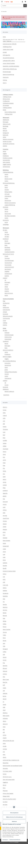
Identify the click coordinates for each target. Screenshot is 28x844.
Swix (4, 643)
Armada (5, 749)
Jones (4, 532)
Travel (4, 320)
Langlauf (5, 278)
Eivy (4, 663)
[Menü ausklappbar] (2, 1)
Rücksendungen (7, 71)
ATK (4, 751)
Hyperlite (5, 493)
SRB (4, 424)
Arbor (4, 743)
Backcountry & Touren (8, 254)
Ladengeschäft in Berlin (9, 60)
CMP (4, 582)
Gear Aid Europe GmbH (8, 779)
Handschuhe (8, 200)
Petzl (4, 535)
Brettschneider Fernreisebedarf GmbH (12, 765)
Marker (4, 612)
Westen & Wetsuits (9, 391)
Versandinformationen (8, 58)
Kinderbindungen (9, 335)
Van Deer (7, 234)
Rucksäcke (5, 314)
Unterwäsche (8, 196)
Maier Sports (6, 715)
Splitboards (7, 249)
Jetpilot (4, 496)
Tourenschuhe (8, 262)
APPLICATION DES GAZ (8, 740)
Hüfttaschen (6, 307)
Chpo (4, 462)
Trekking (5, 322)
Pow (4, 499)
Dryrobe (5, 565)
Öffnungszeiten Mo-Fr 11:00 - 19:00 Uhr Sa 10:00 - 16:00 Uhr (13, 40)
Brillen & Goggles (7, 356)
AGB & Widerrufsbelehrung (10, 69)
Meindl (4, 699)
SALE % (4, 83)
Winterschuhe (6, 99)
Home (4, 36)
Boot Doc (5, 682)
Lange (4, 549)
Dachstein (5, 768)
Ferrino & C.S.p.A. (7, 776)
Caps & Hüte (8, 213)
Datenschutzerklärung (14, 839)
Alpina (4, 721)
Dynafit (4, 568)
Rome (4, 560)
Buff (4, 685)
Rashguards (6, 132)
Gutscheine (6, 395)
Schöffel (5, 440)
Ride (4, 599)
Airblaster (5, 718)
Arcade (4, 746)
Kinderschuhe (8, 337)
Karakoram (5, 593)
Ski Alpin (5, 230)
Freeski (6, 256)
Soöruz (4, 574)
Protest (4, 426)
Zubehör (5, 146)
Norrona (5, 610)
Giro (4, 474)
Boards (6, 241)
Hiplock (4, 524)
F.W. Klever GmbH (7, 771)
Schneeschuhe (8, 273)
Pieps (4, 487)
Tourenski (7, 258)
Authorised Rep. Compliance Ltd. (11, 760)
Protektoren (6, 155)
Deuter (4, 640)
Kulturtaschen (6, 309)
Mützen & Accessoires (10, 202)
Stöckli (6, 232)
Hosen (6, 187)
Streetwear (5, 207)
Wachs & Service (9, 293)
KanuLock (5, 501)
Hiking (4, 305)
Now (4, 618)
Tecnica (5, 632)
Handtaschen (6, 303)
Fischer (4, 660)
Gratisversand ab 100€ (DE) (9, 44)
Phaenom (5, 790)
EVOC (4, 579)
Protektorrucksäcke (7, 158)
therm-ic (5, 407)
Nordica (5, 604)
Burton (4, 696)
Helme (4, 137)
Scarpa (4, 410)
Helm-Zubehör (6, 162)
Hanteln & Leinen (7, 141)
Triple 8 (5, 415)
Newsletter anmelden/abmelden (11, 66)
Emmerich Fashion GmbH (9, 571)
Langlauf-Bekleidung (10, 205)
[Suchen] (25, 5)
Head (4, 710)
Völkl (4, 707)
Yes (4, 601)
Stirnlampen (6, 105)
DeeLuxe (5, 671)
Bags (4, 301)
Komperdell (6, 546)
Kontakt (5, 52)
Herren (6, 176)
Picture (4, 626)
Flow (4, 465)
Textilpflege (6, 224)
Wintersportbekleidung (8, 183)
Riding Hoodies (8, 192)
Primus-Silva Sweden (8, 793)
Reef (4, 435)
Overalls (7, 189)
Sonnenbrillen (6, 160)
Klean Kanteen (6, 540)
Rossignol (5, 649)
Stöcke (4, 109)
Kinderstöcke (8, 339)
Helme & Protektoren (8, 350)
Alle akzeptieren (14, 812)
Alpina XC (5, 724)
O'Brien (5, 510)
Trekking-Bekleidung (8, 172)
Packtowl (5, 537)
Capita (4, 688)
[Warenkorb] (25, 1)
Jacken (6, 185)
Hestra (4, 479)
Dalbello (5, 590)
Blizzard (5, 668)
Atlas (4, 754)
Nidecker (5, 693)
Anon (4, 726)
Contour (5, 674)
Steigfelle (7, 271)
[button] (22, 1)
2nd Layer (7, 194)
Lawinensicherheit (9, 267)
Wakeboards (6, 119)
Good (4, 476)
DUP (4, 654)
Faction (4, 774)
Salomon (5, 562)
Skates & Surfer (7, 124)
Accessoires (6, 220)
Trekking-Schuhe (7, 96)
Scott (4, 432)
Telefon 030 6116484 (8, 49)
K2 (3, 701)
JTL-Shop (16, 842)
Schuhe (6, 284)
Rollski (6, 295)
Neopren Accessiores (8, 139)
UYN (4, 421)
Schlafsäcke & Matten (8, 103)
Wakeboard (6, 389)
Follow (4, 471)
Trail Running (6, 318)
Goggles (5, 153)
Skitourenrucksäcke (8, 316)
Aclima (4, 735)
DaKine (4, 587)
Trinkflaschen (6, 101)
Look (4, 554)
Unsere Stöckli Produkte (9, 63)
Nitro (4, 788)
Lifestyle (5, 312)
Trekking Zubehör (7, 107)
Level (4, 507)
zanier (4, 460)
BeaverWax (5, 763)
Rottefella (5, 596)
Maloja (4, 621)
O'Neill (4, 526)
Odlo (4, 512)
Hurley (4, 482)
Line (4, 576)
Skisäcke (7, 289)
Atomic (4, 757)
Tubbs (4, 635)
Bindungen (5, 122)
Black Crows (6, 679)
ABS (4, 732)
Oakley (4, 624)
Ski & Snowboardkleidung (9, 361)
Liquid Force (6, 518)
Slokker (4, 446)
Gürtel (6, 222)
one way (5, 515)
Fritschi (4, 504)
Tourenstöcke (8, 265)
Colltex (4, 651)
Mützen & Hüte (8, 178)
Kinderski (7, 332)
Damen (6, 174)
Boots (6, 245)
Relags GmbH (6, 796)
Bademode (5, 135)
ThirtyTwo (5, 429)
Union (4, 551)
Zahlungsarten (6, 55)
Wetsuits (5, 130)
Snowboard (6, 238)
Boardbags (5, 126)
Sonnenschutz (6, 166)
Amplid (4, 738)
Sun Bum (5, 801)
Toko (4, 646)
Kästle (4, 543)
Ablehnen (14, 821)
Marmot (5, 615)
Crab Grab (5, 585)
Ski (5, 280)
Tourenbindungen (9, 260)
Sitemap (5, 80)
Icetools (5, 485)
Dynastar (5, 665)
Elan (4, 676)
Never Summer (6, 629)
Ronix (4, 638)
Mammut (5, 607)
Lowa (4, 557)
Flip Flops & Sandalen (10, 215)
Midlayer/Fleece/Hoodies (11, 372)
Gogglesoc (5, 782)
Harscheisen (8, 269)
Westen (5, 128)
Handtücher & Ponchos (8, 143)
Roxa (4, 437)
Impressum (5, 839)
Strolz (4, 454)
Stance (4, 451)
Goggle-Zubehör (7, 164)
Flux (4, 468)
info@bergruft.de (7, 46)
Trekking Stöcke (8, 114)
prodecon (5, 490)
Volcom (4, 657)
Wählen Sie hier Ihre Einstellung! (14, 817)
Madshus (5, 713)
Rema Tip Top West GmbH (9, 799)
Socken (6, 181)
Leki (4, 690)
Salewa (4, 443)
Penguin (5, 529)
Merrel (4, 785)
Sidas (4, 412)
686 (4, 729)
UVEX (4, 418)
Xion (4, 457)
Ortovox (5, 521)
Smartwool (5, 449)
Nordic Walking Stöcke (10, 112)
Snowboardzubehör (9, 252)
